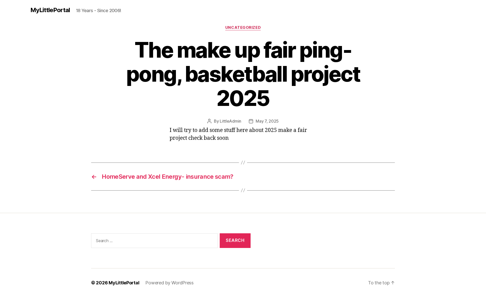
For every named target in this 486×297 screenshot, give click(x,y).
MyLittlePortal (50, 10)
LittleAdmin (230, 121)
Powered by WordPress (169, 282)
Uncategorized (243, 27)
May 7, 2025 (267, 121)
